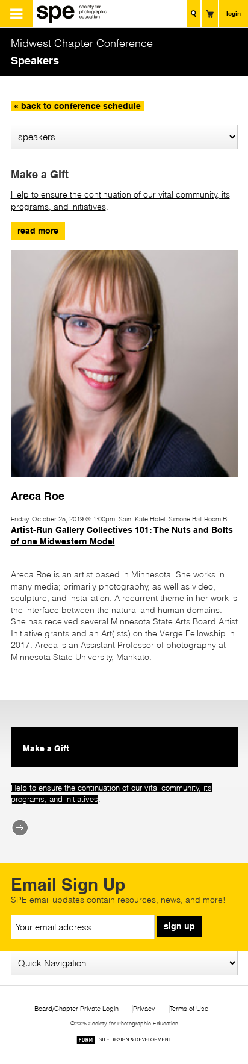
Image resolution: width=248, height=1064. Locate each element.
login (233, 13)
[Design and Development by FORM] (124, 1041)
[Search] (193, 13)
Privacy (144, 1009)
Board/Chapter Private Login (76, 1009)
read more (37, 230)
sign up (179, 926)
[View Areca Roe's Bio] (124, 482)
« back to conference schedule (77, 106)
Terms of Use (189, 1009)
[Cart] (210, 13)
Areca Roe (37, 495)
